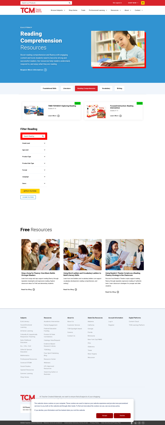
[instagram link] (139, 422)
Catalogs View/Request (52, 340)
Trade (83, 10)
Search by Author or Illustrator (51, 373)
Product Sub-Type (28, 163)
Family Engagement (50, 325)
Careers (70, 332)
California (91, 325)
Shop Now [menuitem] (132, 3)
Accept (104, 415)
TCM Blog (47, 350)
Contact (138, 10)
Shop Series (73, 10)
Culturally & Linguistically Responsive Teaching (28, 336)
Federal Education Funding (50, 330)
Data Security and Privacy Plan (111, 423)
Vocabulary (106, 88)
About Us (70, 318)
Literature (67, 88)
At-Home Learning (26, 331)
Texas (90, 350)
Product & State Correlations (49, 336)
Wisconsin (91, 357)
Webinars (47, 363)
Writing (119, 88)
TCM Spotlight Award (74, 329)
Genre (24, 183)
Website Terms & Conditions (53, 423)
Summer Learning (26, 373)
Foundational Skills (49, 88)
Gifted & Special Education (26, 351)
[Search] (69, 3)
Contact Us (71, 336)
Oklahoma (91, 347)
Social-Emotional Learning (26, 326)
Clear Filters (28, 197)
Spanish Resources (27, 370)
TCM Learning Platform (137, 325)
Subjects (23, 318)
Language (25, 177)
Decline (122, 415)
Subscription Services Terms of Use (76, 423)
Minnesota (91, 336)
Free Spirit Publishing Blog (51, 354)
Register (111, 325)
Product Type (26, 156)
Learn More (52, 116)
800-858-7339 (27, 410)
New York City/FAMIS (95, 339)
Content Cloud (134, 321)
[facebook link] (131, 422)
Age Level (25, 150)
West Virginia (92, 354)
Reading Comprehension (86, 88)
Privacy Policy (94, 423)
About (127, 10)
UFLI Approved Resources (49, 367)
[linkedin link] (135, 422)
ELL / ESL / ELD (25, 346)
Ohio (89, 343)
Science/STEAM (26, 363)
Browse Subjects (57, 10)
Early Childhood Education (25, 341)
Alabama (91, 321)
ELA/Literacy (24, 321)
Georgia (90, 329)
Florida (90, 332)
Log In (110, 321)
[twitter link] (143, 422)
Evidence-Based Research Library (50, 345)
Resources (115, 10)
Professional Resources (28, 359)
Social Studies (25, 366)
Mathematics (24, 355)
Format (24, 170)
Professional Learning (97, 10)
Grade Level (26, 143)
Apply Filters (30, 191)
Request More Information (31, 70)
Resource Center (50, 359)
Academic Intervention (51, 321)
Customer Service (73, 325)
